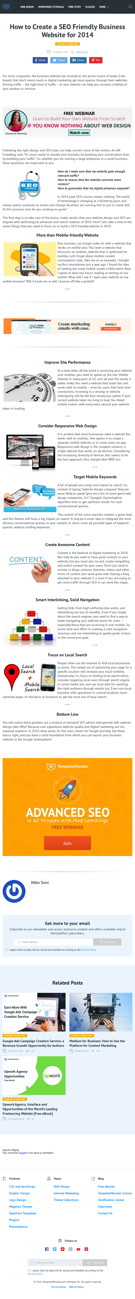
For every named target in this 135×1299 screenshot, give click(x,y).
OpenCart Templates (22, 1213)
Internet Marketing (67, 44)
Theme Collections (66, 1200)
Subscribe (97, 1262)
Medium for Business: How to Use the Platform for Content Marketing (97, 1043)
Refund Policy (76, 1286)
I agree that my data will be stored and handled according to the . (52, 949)
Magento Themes (20, 1207)
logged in (24, 1152)
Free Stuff (74, 6)
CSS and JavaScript (22, 1186)
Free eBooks (106, 1186)
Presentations (18, 1227)
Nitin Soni (82, 52)
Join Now (110, 942)
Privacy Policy (88, 949)
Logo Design (17, 1200)
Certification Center (111, 1200)
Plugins (90, 6)
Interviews (105, 1207)
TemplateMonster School (115, 1193)
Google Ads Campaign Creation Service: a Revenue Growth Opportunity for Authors (33, 1043)
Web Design (27, 6)
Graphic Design (19, 1193)
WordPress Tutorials (51, 6)
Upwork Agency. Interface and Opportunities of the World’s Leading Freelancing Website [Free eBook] (30, 1109)
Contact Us (105, 1213)
